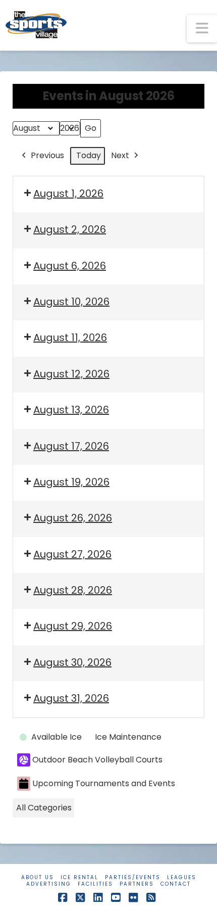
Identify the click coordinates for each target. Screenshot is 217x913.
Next (120, 155)
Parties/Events (132, 877)
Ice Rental (79, 877)
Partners (137, 884)
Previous (47, 155)
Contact (175, 884)
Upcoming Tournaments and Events (103, 783)
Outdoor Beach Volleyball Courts (97, 759)
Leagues (181, 877)
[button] (202, 28)
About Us (37, 877)
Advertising (48, 884)
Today (88, 155)
